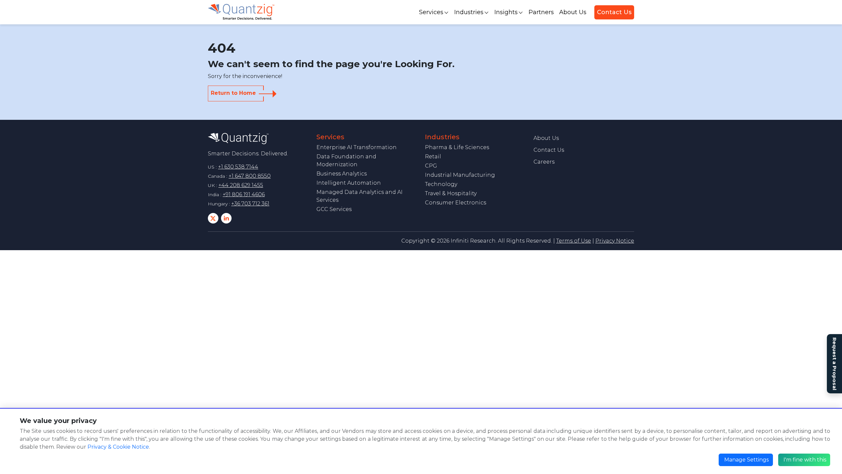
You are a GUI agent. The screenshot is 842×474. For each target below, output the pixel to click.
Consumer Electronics (455, 202)
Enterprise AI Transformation (356, 147)
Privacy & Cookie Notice (118, 447)
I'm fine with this (804, 460)
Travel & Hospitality (451, 193)
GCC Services (334, 209)
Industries (468, 12)
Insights (506, 12)
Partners (541, 12)
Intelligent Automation (348, 183)
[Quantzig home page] (238, 138)
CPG (431, 166)
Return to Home (233, 93)
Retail (433, 156)
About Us (572, 12)
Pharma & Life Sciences (457, 147)
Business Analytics (341, 174)
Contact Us (614, 12)
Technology (441, 184)
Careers (544, 162)
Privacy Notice (614, 241)
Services (431, 12)
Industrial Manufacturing (460, 175)
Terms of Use (573, 241)
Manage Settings (746, 460)
